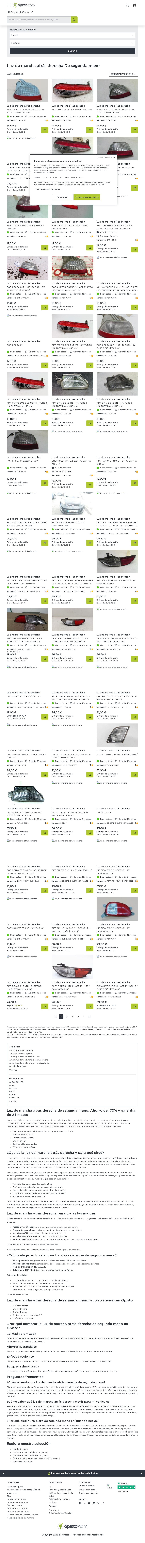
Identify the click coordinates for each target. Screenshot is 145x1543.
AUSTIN (13, 1088)
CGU (51, 1487)
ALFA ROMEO (16, 1082)
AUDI (11, 1085)
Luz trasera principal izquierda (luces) (30, 1455)
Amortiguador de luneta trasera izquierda (29, 1063)
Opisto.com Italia (87, 1490)
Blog (9, 1496)
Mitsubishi (43, 1250)
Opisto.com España (88, 1493)
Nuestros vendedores (17, 1502)
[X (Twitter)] (85, 1504)
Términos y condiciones (60, 1490)
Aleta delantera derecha (21, 1051)
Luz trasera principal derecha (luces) (30, 1452)
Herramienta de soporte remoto (22, 1515)
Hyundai (34, 1250)
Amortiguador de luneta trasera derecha (28, 1060)
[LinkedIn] (94, 1504)
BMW (12, 1092)
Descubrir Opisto (15, 1487)
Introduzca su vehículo (23, 30)
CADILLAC (14, 1098)
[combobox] (42, 19)
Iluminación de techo (22, 1462)
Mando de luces (20, 1449)
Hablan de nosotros (16, 1499)
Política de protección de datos (61, 1494)
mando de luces (39, 1413)
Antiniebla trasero (17, 1066)
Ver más (13, 1070)
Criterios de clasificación (60, 1513)
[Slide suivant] (141, 1473)
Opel (51, 1250)
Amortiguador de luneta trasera (24, 1057)
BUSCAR (72, 51)
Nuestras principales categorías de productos (23, 1491)
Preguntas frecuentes (17, 1509)
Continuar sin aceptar (106, 157)
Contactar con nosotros (18, 1512)
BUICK (12, 1095)
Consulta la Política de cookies (47, 189)
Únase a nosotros (15, 1505)
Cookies (52, 1506)
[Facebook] (80, 1504)
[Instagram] (98, 1504)
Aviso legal (54, 1510)
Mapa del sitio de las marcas (20, 1518)
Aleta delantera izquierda (21, 1054)
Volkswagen (60, 1250)
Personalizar (62, 197)
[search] (74, 19)
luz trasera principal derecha (90, 1413)
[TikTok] (103, 1504)
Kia (27, 1250)
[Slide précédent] (4, 1473)
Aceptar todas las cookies (87, 197)
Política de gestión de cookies (59, 1500)
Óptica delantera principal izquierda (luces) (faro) (36, 1459)
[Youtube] (89, 1504)
